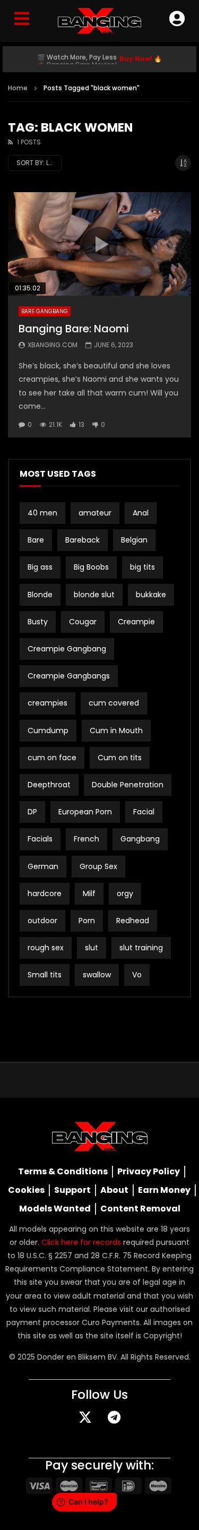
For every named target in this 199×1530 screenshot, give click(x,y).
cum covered (114, 703)
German (43, 866)
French (86, 838)
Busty (38, 621)
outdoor (42, 920)
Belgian (134, 540)
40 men (42, 513)
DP (32, 811)
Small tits (45, 974)
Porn (87, 920)
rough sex (46, 947)
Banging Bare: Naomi (74, 328)
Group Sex (98, 866)
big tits (142, 567)
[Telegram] (114, 1417)
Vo (137, 974)
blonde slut (94, 594)
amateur (95, 513)
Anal (141, 513)
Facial (143, 811)
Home (18, 87)
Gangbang (140, 838)
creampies (47, 703)
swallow (97, 974)
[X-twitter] (85, 1417)
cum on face (52, 757)
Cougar (83, 621)
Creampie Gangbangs (69, 676)
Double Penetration (127, 784)
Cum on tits (120, 757)
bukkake (151, 594)
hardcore (45, 893)
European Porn (85, 811)
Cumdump (48, 730)
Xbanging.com (52, 344)
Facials (40, 838)
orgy (125, 893)
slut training (141, 947)
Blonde (40, 594)
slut (91, 947)
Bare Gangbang (44, 311)
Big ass (40, 567)
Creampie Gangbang (67, 648)
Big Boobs (91, 567)
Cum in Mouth (116, 730)
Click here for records (81, 1242)
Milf (89, 893)
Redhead (132, 920)
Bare (36, 540)
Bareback (82, 540)
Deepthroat (49, 784)
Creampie (136, 621)
